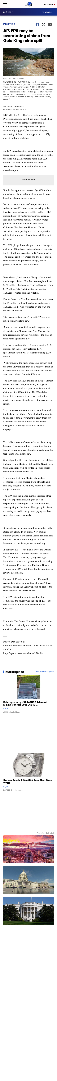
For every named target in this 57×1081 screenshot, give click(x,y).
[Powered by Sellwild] (50, 833)
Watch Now (49, 4)
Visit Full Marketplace (45, 672)
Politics (9, 24)
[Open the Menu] (4, 4)
